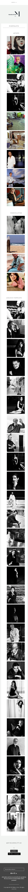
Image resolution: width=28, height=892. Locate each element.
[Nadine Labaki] (16, 83)
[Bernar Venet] (16, 159)
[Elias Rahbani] (16, 424)
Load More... (14, 851)
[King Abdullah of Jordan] (16, 263)
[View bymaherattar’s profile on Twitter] (13, 873)
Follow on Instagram (15, 853)
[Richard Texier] (16, 140)
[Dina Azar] (16, 405)
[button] (14, 2)
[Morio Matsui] (16, 178)
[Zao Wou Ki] (16, 121)
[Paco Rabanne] (16, 64)
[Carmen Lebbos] (16, 386)
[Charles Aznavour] (16, 45)
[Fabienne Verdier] (16, 197)
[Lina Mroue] (16, 594)
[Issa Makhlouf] (16, 651)
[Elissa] (16, 102)
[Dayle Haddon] (16, 282)
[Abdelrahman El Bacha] (16, 329)
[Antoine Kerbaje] (16, 367)
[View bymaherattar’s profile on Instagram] (14, 873)
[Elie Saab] (16, 443)
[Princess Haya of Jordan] (16, 225)
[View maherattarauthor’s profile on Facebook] (11, 873)
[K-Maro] (16, 613)
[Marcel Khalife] (16, 575)
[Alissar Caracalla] (16, 348)
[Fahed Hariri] (16, 481)
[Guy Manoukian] (16, 519)
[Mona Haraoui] (16, 557)
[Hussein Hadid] (16, 538)
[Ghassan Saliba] (16, 500)
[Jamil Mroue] (16, 632)
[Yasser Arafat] (16, 244)
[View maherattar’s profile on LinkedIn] (16, 873)
